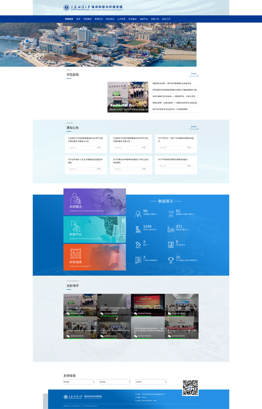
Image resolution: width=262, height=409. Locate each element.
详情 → (100, 147)
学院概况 (87, 19)
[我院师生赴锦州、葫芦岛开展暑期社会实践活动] (127, 112)
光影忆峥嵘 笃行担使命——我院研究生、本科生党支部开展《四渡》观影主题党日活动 (175, 96)
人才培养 (121, 19)
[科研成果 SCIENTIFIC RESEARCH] (94, 270)
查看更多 (194, 73)
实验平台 (144, 19)
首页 (78, 19)
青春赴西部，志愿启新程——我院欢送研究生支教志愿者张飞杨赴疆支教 (175, 103)
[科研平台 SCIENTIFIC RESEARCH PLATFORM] (94, 242)
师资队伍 (99, 19)
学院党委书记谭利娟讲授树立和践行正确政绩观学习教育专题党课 (175, 90)
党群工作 (155, 19)
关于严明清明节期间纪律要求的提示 (173, 159)
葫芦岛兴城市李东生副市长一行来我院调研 (169, 109)
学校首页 (69, 19)
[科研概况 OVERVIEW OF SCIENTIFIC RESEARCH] (94, 214)
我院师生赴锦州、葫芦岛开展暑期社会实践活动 (171, 83)
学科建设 (132, 19)
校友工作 (166, 19)
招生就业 (110, 19)
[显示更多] (197, 340)
